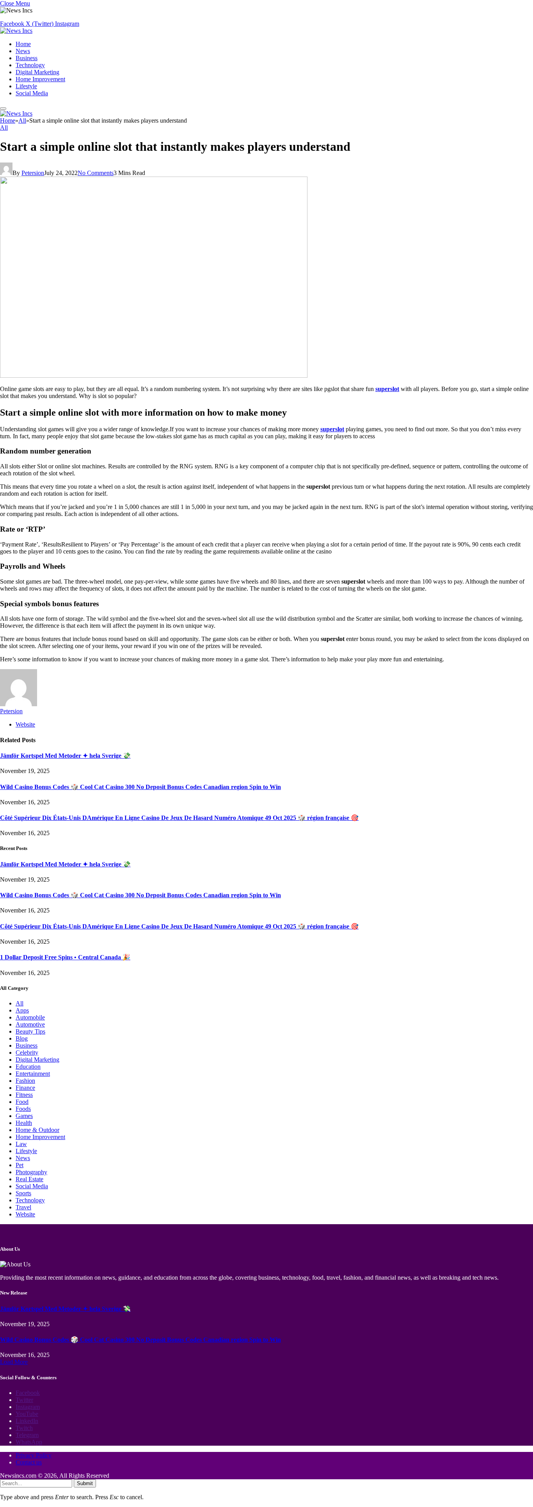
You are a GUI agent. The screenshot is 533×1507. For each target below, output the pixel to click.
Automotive (30, 1024)
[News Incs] (16, 30)
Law (21, 1144)
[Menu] (3, 108)
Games (24, 1115)
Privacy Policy (34, 1455)
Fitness (24, 1094)
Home (23, 44)
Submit (85, 1483)
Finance (25, 1087)
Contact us (29, 1462)
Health (24, 1123)
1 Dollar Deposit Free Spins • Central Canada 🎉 (65, 957)
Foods (23, 1108)
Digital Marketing (37, 72)
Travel (23, 1207)
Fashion (25, 1080)
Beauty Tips (30, 1031)
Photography (31, 1172)
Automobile (30, 1017)
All (4, 127)
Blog (22, 1038)
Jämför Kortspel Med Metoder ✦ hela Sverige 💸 (65, 755)
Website (25, 1214)
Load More (14, 1362)
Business (26, 58)
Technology (30, 65)
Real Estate (29, 1179)
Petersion (32, 173)
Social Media (32, 93)
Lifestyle (26, 86)
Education (28, 1066)
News (23, 51)
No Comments (96, 173)
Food (22, 1101)
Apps (22, 1010)
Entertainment (33, 1073)
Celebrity (27, 1052)
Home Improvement (40, 79)
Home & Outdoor (37, 1130)
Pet (19, 1165)
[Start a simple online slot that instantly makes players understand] (153, 375)
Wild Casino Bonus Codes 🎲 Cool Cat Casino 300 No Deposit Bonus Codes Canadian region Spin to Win (140, 787)
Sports (23, 1193)
